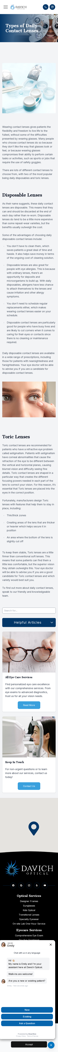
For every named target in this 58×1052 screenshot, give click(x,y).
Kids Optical (29, 910)
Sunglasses (29, 905)
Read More (29, 705)
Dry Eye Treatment (29, 940)
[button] (5, 7)
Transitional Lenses (29, 914)
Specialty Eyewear (29, 919)
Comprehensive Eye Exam (29, 935)
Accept (29, 1044)
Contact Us (29, 786)
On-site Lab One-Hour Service (29, 923)
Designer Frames (29, 901)
